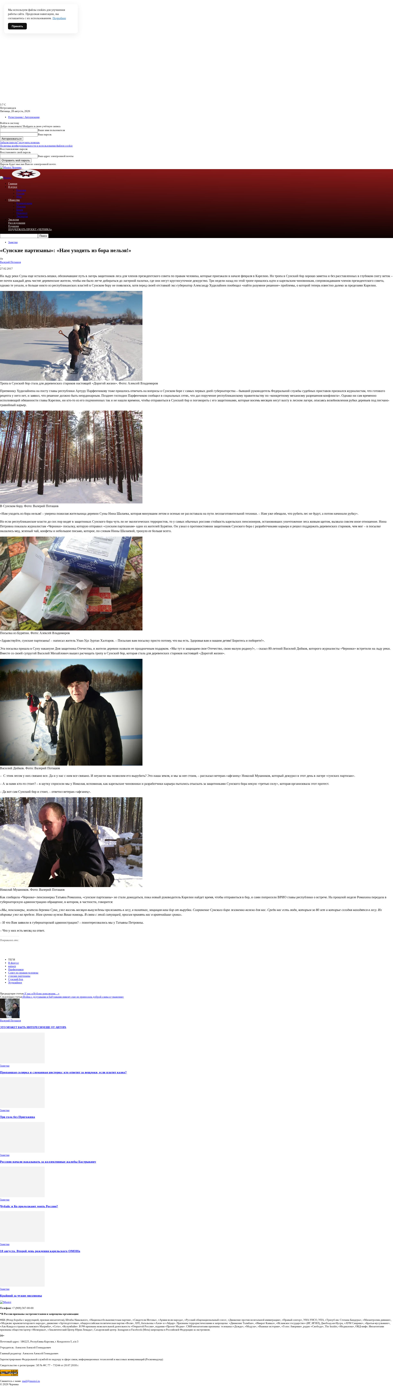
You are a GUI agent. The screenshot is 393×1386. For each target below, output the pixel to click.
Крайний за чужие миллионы (21, 1295)
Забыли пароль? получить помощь (20, 142)
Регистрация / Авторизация (24, 117)
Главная (12, 183)
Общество (14, 199)
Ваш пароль (45, 134)
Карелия (21, 190)
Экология (13, 219)
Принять (17, 26)
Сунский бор (15, 979)
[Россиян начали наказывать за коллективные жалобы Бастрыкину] (22, 1151)
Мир (19, 196)
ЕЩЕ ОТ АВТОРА (55, 1027)
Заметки (13, 242)
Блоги (19, 209)
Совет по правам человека (23, 972)
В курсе (12, 186)
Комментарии (24, 203)
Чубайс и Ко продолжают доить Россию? (29, 1206)
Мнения (21, 206)
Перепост (21, 213)
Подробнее (59, 18)
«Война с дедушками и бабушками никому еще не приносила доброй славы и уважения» (73, 996)
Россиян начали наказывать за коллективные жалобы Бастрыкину (48, 1161)
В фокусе (13, 962)
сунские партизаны (19, 975)
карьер (12, 966)
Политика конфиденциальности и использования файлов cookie (36, 145)
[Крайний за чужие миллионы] (22, 1285)
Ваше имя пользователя (51, 130)
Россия (20, 193)
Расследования (16, 222)
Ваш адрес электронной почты (55, 156)
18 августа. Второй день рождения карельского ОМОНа (40, 1251)
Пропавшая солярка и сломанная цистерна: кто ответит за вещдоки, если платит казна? (63, 1072)
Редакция (13, 226)
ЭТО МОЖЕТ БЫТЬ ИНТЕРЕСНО (22, 1027)
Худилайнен (15, 982)
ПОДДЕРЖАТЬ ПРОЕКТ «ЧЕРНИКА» (30, 229)
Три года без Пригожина (17, 1117)
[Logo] (6, 177)
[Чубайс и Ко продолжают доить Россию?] (22, 1196)
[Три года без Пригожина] (22, 1107)
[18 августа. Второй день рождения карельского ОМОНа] (22, 1240)
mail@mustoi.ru (31, 1381)
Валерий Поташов (10, 262)
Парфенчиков (16, 969)
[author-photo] (10, 1017)
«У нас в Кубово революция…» (41, 993)
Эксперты (22, 216)
